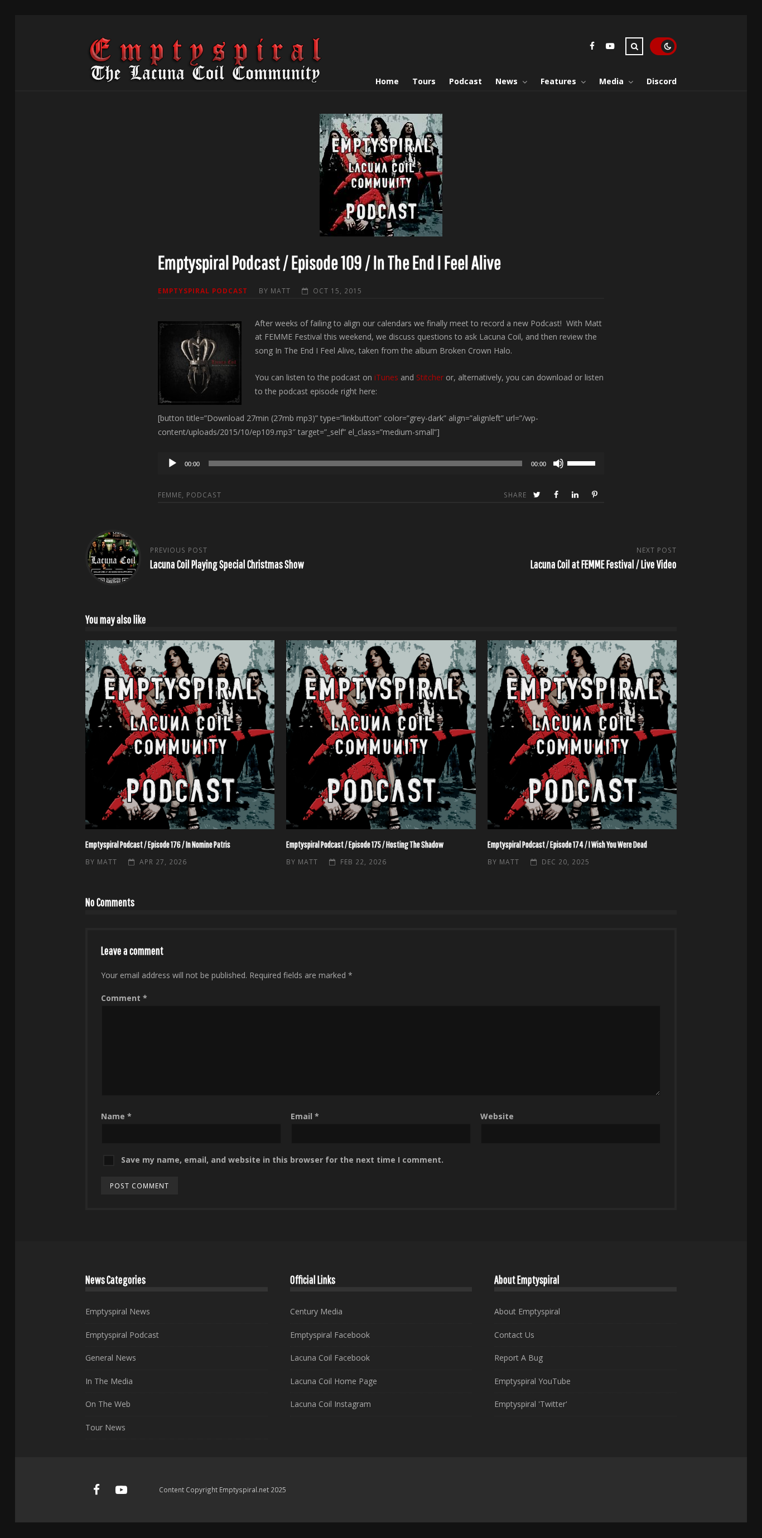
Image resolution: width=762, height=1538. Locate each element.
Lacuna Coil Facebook (330, 1357)
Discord (662, 81)
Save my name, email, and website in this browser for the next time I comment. (282, 1159)
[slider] (583, 462)
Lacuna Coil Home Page (333, 1381)
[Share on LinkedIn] (576, 495)
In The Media (109, 1381)
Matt (281, 290)
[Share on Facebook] (557, 495)
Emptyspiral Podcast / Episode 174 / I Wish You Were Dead (582, 734)
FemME (170, 494)
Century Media (316, 1311)
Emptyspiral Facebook (330, 1334)
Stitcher (429, 377)
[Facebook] (592, 47)
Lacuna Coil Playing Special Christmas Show (227, 564)
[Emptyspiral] (205, 80)
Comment (124, 998)
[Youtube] (610, 47)
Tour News (105, 1427)
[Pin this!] (595, 495)
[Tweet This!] (538, 495)
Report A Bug (518, 1357)
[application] (381, 463)
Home (387, 81)
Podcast (465, 81)
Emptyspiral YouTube (532, 1381)
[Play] (172, 463)
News (506, 81)
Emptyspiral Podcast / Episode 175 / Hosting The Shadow (380, 734)
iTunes (386, 377)
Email (305, 1116)
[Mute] (558, 463)
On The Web (108, 1404)
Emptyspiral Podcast (203, 290)
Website (497, 1116)
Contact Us (514, 1334)
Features (558, 81)
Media (611, 81)
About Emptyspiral (527, 1311)
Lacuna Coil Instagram (330, 1404)
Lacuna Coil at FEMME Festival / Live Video (603, 564)
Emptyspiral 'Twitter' (530, 1404)
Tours (424, 81)
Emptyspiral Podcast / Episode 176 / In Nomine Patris (179, 734)
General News (110, 1357)
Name (116, 1116)
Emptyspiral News (117, 1311)
